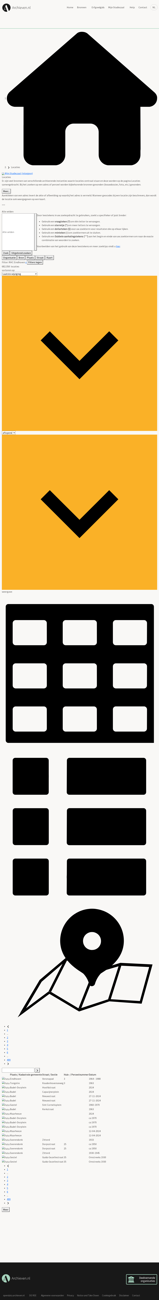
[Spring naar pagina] (37, 1070)
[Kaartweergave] (79, 963)
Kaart (50, 257)
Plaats (30, 257)
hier (118, 246)
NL (153, 7)
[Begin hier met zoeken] (82, 98)
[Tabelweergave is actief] (79, 670)
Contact (143, 7)
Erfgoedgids (98, 7)
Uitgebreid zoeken (21, 252)
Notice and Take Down (88, 1295)
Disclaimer (124, 1295)
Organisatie (9, 257)
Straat (40, 257)
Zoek (5, 252)
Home (70, 7)
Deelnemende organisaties (147, 1279)
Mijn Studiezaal (116, 7)
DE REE (32, 1295)
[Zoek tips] (35, 232)
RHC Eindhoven (17, 262)
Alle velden (8, 211)
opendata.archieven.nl (14, 1295)
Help (132, 7)
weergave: (7, 591)
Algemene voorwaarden (52, 1295)
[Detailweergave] (79, 826)
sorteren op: (8, 270)
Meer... (6, 191)
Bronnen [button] (81, 7)
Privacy (70, 1295)
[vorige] (8, 1026)
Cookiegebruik (109, 1295)
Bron (21, 257)
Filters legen (35, 262)
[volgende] (8, 1063)
